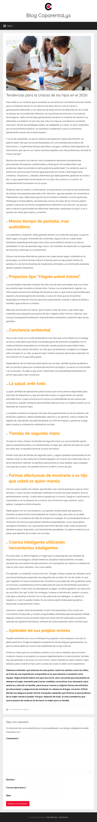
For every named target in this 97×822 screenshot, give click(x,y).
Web (8, 795)
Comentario (12, 738)
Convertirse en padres (19, 709)
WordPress (52, 817)
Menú (10, 26)
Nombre (11, 779)
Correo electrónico (16, 787)
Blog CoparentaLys (48, 15)
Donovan (63, 817)
